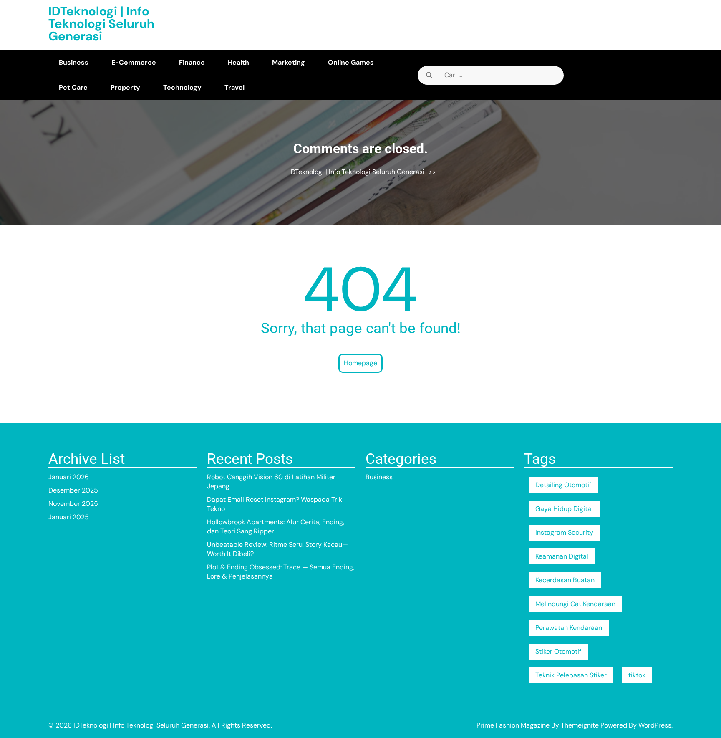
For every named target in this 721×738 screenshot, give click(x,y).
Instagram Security (564, 532)
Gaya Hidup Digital (564, 508)
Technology (182, 87)
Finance (192, 62)
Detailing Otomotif (563, 484)
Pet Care (73, 87)
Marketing (288, 62)
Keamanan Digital (561, 556)
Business (73, 62)
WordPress (654, 725)
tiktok (636, 675)
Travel (234, 87)
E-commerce (133, 62)
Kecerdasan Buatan (565, 580)
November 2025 (73, 503)
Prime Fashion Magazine (513, 725)
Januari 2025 (68, 517)
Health (238, 62)
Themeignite (580, 725)
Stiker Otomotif (558, 651)
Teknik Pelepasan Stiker (571, 675)
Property (125, 87)
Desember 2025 (73, 490)
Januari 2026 (68, 477)
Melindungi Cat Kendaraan (575, 603)
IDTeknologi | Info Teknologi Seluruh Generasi (101, 23)
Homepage (360, 363)
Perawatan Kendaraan (568, 627)
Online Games (351, 62)
